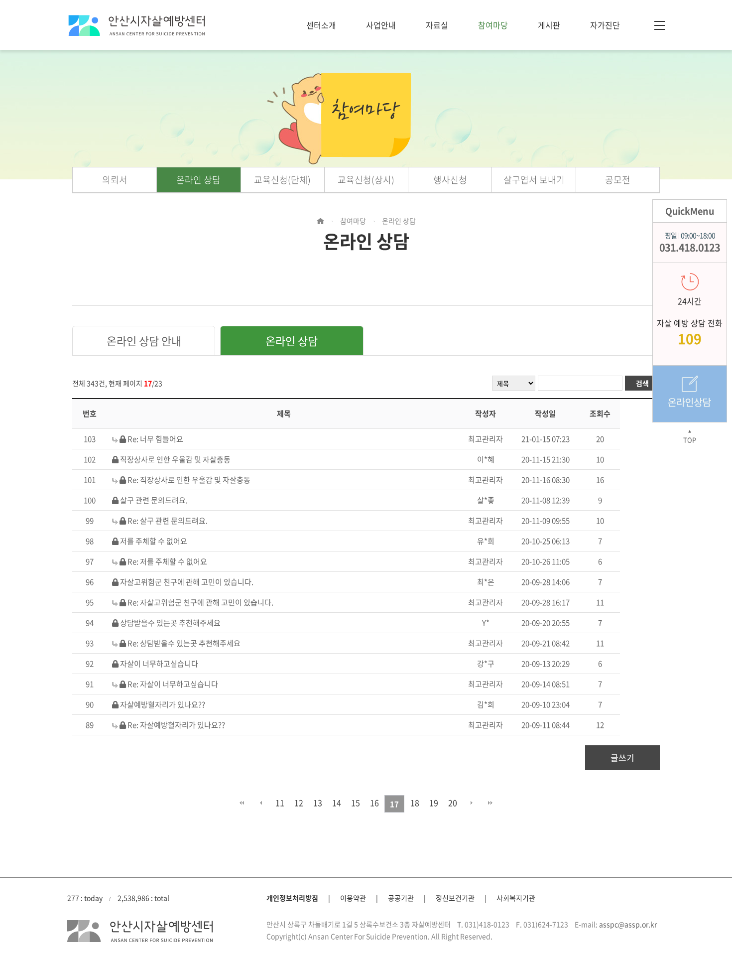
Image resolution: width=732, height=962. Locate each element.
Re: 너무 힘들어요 (155, 438)
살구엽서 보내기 (534, 179)
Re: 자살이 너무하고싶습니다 (172, 684)
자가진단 (605, 25)
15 (355, 803)
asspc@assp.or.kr (628, 924)
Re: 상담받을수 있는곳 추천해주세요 (184, 643)
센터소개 (321, 25)
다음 (471, 802)
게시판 (549, 25)
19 (433, 803)
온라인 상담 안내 (144, 340)
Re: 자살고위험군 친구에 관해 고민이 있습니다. (200, 602)
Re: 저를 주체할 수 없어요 (167, 561)
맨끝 (490, 802)
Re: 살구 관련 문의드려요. (167, 520)
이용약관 (353, 898)
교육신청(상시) (366, 179)
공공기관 (401, 898)
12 (298, 803)
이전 (260, 802)
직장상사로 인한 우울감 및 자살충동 (175, 459)
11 (279, 803)
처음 (241, 802)
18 (414, 803)
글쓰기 (622, 757)
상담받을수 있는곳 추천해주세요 (170, 622)
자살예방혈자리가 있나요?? (162, 704)
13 (317, 803)
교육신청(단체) (282, 179)
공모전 (617, 179)
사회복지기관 (515, 898)
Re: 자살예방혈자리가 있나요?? (176, 724)
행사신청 (450, 179)
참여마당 (493, 25)
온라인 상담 (198, 179)
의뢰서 (114, 179)
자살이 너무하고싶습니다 (159, 663)
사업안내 (381, 25)
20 (452, 803)
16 (374, 803)
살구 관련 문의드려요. (154, 500)
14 (336, 803)
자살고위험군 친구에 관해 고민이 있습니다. (186, 581)
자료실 (437, 25)
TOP (689, 436)
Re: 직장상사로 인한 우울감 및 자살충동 (188, 479)
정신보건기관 (455, 898)
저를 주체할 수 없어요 (153, 541)
